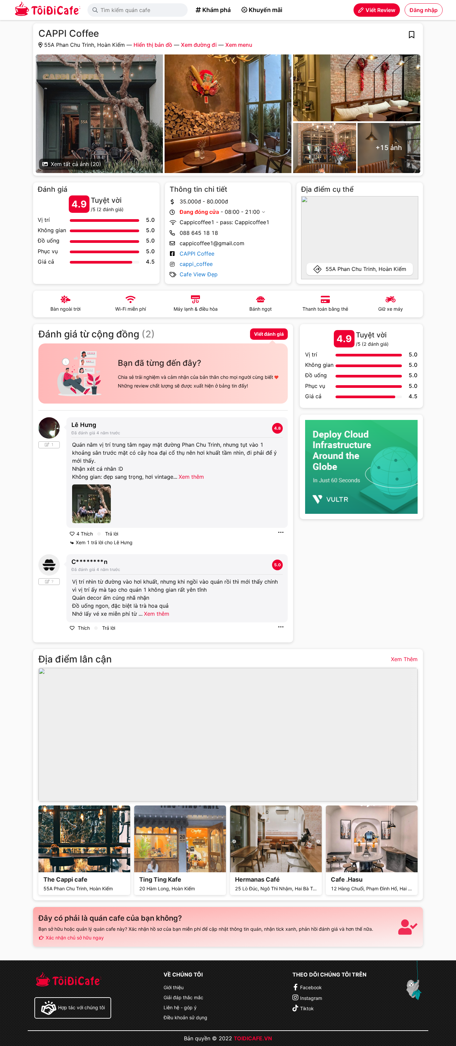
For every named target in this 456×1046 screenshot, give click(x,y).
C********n (89, 561)
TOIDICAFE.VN (253, 1038)
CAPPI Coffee (197, 253)
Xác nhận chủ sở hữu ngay (74, 937)
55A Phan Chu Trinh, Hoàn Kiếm (365, 269)
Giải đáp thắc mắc (183, 997)
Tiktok (307, 1008)
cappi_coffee (196, 264)
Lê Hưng (83, 424)
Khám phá (216, 9)
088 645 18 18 (199, 233)
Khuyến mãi (265, 9)
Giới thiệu (174, 987)
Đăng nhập (424, 10)
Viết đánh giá (269, 334)
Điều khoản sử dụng (185, 1017)
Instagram (311, 998)
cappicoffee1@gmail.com (212, 243)
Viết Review (380, 10)
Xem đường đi (199, 44)
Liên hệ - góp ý (180, 1007)
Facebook (311, 987)
